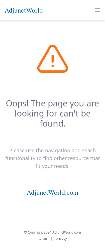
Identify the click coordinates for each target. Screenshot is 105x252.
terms (43, 238)
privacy (61, 238)
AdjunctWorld (23, 10)
